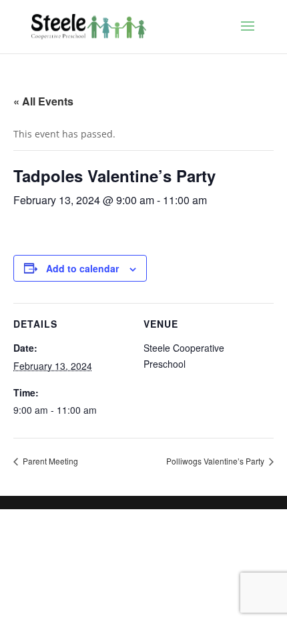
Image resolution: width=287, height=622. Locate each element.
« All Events (43, 101)
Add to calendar (82, 268)
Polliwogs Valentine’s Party (216, 461)
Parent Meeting (49, 461)
